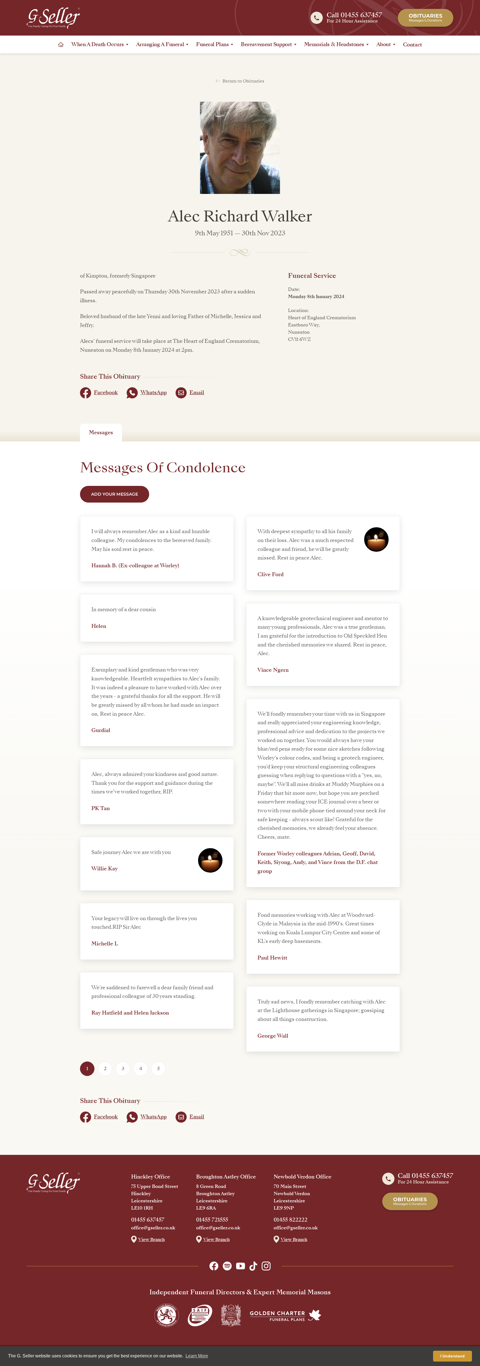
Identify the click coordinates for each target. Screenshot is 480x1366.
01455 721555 (212, 1219)
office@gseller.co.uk (153, 1228)
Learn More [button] (197, 1355)
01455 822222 (291, 1219)
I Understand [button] (452, 1356)
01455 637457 (147, 1219)
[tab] (101, 432)
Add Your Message (114, 494)
